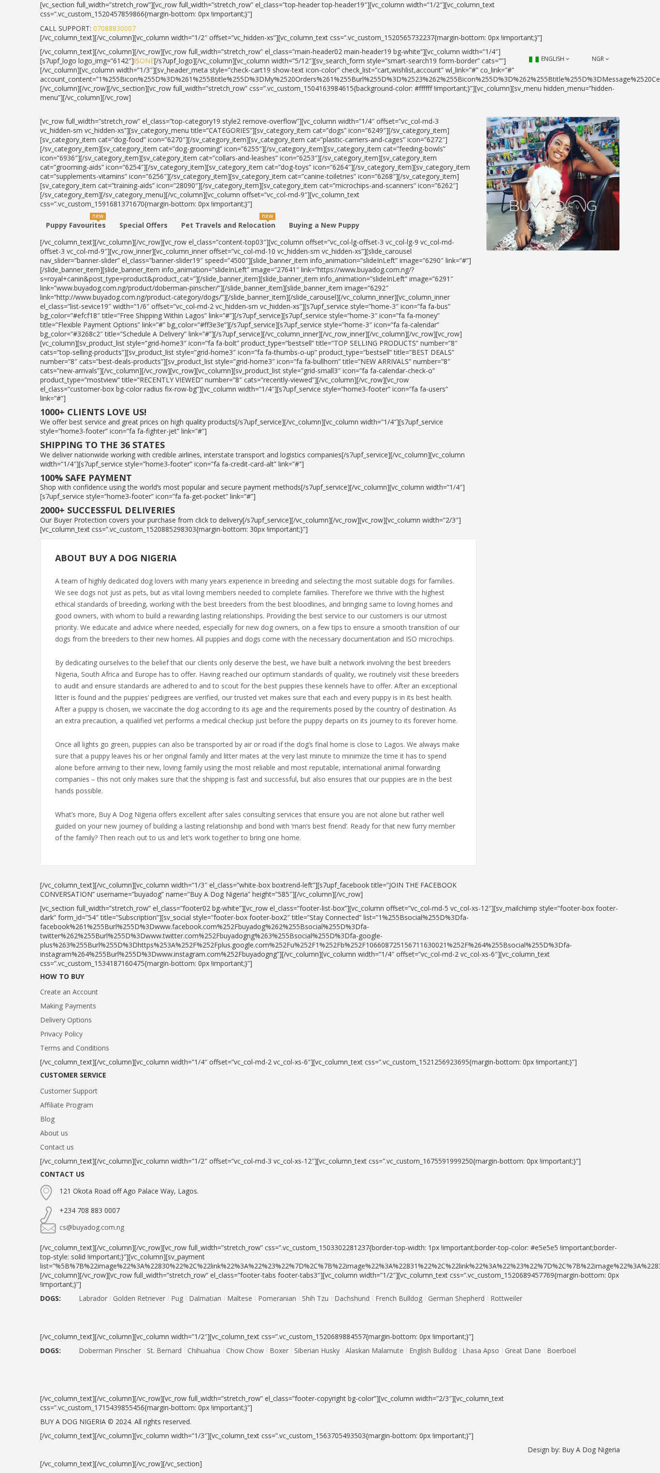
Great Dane (523, 1350)
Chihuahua (203, 1350)
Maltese (239, 1298)
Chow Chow (245, 1350)
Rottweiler (506, 1298)
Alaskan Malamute (374, 1350)
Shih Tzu (315, 1298)
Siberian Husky (317, 1350)
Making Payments (68, 1005)
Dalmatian (205, 1298)
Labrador (93, 1298)
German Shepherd (456, 1298)
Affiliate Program (66, 1104)
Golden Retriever (139, 1298)
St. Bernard (164, 1350)
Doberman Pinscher (110, 1350)
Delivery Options (66, 1019)
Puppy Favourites (76, 225)
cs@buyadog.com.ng (91, 1227)
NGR (598, 59)
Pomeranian (277, 1298)
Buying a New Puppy (324, 225)
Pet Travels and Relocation (228, 225)
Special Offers (143, 225)
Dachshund (352, 1298)
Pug (177, 1298)
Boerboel (561, 1350)
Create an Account (69, 991)
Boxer (279, 1350)
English (552, 59)
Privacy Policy (61, 1033)
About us (54, 1133)
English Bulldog (433, 1350)
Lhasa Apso (480, 1350)
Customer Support (69, 1090)
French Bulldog (398, 1298)
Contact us (57, 1147)
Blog (47, 1118)
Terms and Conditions (74, 1047)
